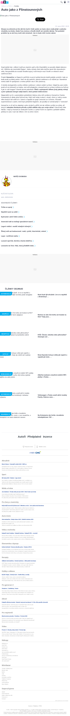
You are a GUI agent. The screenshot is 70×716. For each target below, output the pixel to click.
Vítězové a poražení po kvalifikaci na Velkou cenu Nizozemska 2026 (17, 525)
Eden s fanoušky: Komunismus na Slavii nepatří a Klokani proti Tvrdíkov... (18, 635)
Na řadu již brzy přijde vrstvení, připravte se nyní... (13, 511)
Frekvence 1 (4, 697)
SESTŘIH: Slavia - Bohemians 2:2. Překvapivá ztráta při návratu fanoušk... (18, 632)
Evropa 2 (4, 698)
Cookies (5, 713)
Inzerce (47, 436)
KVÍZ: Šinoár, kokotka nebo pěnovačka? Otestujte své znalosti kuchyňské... (18, 563)
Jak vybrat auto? (5, 660)
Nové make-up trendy (30, 491)
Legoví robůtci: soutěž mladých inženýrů (16, 226)
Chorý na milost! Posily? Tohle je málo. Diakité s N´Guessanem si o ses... (18, 634)
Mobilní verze (42, 446)
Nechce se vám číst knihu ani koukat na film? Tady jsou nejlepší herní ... (18, 618)
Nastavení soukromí (12, 713)
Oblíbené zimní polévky (8, 561)
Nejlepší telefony (19, 533)
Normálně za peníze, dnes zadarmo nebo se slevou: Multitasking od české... (19, 539)
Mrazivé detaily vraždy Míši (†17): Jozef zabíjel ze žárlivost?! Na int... (17, 468)
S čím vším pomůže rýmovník (40, 602)
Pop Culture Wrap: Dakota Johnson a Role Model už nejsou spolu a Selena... (19, 590)
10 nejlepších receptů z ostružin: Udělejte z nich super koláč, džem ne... (18, 565)
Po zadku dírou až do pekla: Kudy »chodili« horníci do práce (15, 497)
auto (2, 197)
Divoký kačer (14, 574)
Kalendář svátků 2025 (16, 464)
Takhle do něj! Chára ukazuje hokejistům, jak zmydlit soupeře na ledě (17, 482)
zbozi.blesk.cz (5, 650)
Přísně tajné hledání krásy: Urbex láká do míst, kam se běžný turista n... (18, 580)
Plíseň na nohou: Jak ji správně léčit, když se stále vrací (14, 606)
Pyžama (3, 675)
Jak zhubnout (5, 491)
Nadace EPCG (28, 547)
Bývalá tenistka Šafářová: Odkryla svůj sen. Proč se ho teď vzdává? (17, 483)
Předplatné (34, 436)
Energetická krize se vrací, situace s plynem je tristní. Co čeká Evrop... (17, 466)
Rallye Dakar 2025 (16, 519)
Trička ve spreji (6, 207)
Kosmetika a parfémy (6, 677)
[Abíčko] (4, 3)
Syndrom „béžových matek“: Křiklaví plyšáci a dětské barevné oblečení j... (18, 508)
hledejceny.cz (5, 643)
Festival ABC (24, 616)
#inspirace (5, 588)
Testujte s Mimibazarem (7, 668)
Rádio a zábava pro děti (7, 695)
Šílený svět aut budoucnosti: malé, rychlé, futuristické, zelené (23, 231)
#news (16, 588)
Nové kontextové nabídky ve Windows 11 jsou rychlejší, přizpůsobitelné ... (18, 537)
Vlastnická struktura (22, 713)
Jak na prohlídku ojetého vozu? (9, 652)
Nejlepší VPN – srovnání (31, 533)
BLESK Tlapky (6, 574)
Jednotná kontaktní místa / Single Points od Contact (39, 713)
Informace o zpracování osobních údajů (57, 712)
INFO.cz (25, 464)
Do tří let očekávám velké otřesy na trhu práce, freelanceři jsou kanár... (17, 552)
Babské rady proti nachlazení (24, 602)
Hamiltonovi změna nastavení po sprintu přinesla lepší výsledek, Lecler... (18, 521)
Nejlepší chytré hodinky (8, 533)
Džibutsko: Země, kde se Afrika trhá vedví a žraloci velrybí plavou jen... (17, 578)
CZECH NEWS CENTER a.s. (24, 709)
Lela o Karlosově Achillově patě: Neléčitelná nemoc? (13, 494)
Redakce (35, 706)
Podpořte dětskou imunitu (8, 602)
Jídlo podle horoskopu (30, 561)
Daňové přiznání (6, 547)
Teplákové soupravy (6, 679)
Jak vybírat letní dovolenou (37, 505)
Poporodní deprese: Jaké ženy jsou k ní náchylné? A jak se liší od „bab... (18, 604)
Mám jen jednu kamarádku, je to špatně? (11, 622)
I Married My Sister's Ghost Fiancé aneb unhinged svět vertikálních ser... (18, 592)
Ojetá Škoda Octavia (6, 659)
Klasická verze (29, 446)
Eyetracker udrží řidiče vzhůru (12, 217)
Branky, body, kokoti (13, 630)
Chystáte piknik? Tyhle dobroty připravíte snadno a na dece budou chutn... (18, 509)
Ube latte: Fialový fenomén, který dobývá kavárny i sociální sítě (16, 566)
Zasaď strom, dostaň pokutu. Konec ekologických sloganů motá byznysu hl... (19, 551)
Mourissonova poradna (8, 616)
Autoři (22, 436)
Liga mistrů (18, 478)
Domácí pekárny (19, 561)
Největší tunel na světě (9, 212)
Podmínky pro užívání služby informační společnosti (35, 712)
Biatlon (12, 478)
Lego (3, 673)
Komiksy (17, 616)
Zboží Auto (4, 657)
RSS (40, 706)
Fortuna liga (22, 630)
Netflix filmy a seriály (23, 574)
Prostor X (4, 630)
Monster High (5, 670)
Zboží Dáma (4, 648)
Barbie (3, 672)
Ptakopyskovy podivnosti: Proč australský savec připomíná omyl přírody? (18, 620)
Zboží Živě (4, 645)
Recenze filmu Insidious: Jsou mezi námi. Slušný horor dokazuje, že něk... (18, 535)
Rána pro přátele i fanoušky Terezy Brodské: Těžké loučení (15, 495)
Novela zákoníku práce (17, 547)
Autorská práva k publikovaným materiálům (13, 712)
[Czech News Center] (38, 452)
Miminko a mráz (25, 505)
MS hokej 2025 (6, 478)
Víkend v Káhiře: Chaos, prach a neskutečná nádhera (14, 577)
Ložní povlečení (5, 682)
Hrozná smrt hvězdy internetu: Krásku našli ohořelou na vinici (15, 470)
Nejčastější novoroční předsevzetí (11, 505)
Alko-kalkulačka (6, 519)
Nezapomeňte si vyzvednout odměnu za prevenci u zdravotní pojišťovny (18, 608)
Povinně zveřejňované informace (59, 713)
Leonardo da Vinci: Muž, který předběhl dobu (17, 246)
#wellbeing (11, 588)
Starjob (3, 691)
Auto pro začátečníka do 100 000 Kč (10, 655)
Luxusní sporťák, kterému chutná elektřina (16, 241)
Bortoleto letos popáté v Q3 (8, 523)
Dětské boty (4, 680)
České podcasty (5, 693)
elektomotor (9, 197)
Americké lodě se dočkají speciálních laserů (17, 222)
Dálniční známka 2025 (27, 519)
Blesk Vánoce (5, 464)
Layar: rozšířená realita (9, 236)
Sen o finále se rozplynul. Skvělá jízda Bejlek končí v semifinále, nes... (17, 480)
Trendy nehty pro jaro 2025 (17, 491)
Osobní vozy (5, 646)
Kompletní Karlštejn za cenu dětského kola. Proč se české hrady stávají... (18, 549)
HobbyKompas (5, 653)
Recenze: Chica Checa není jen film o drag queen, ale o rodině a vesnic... (18, 594)
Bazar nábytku (5, 684)
